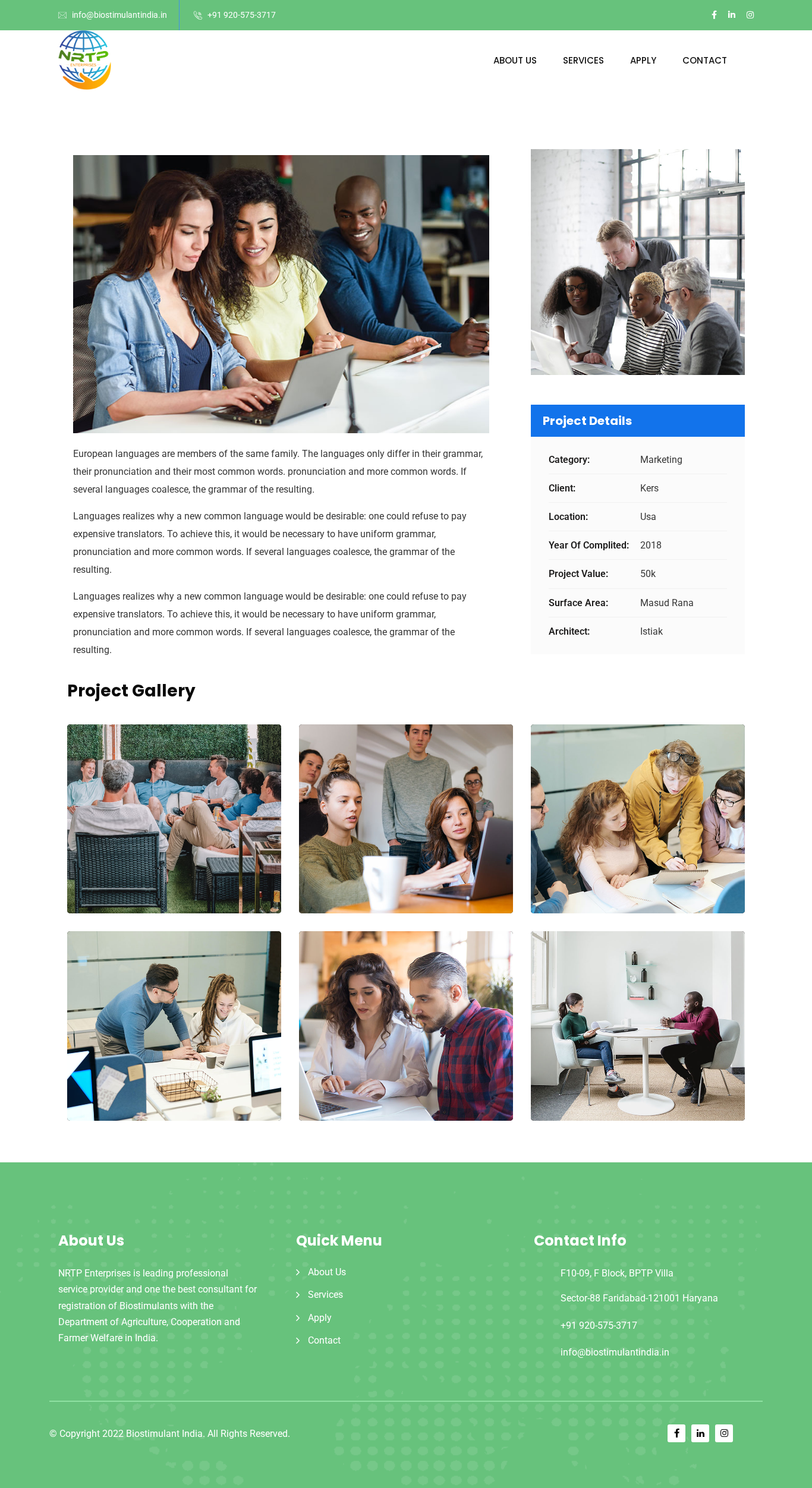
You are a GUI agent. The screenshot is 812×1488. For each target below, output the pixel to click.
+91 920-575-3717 (241, 15)
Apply (643, 60)
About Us (515, 60)
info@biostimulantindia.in (119, 15)
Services (583, 60)
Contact (704, 60)
